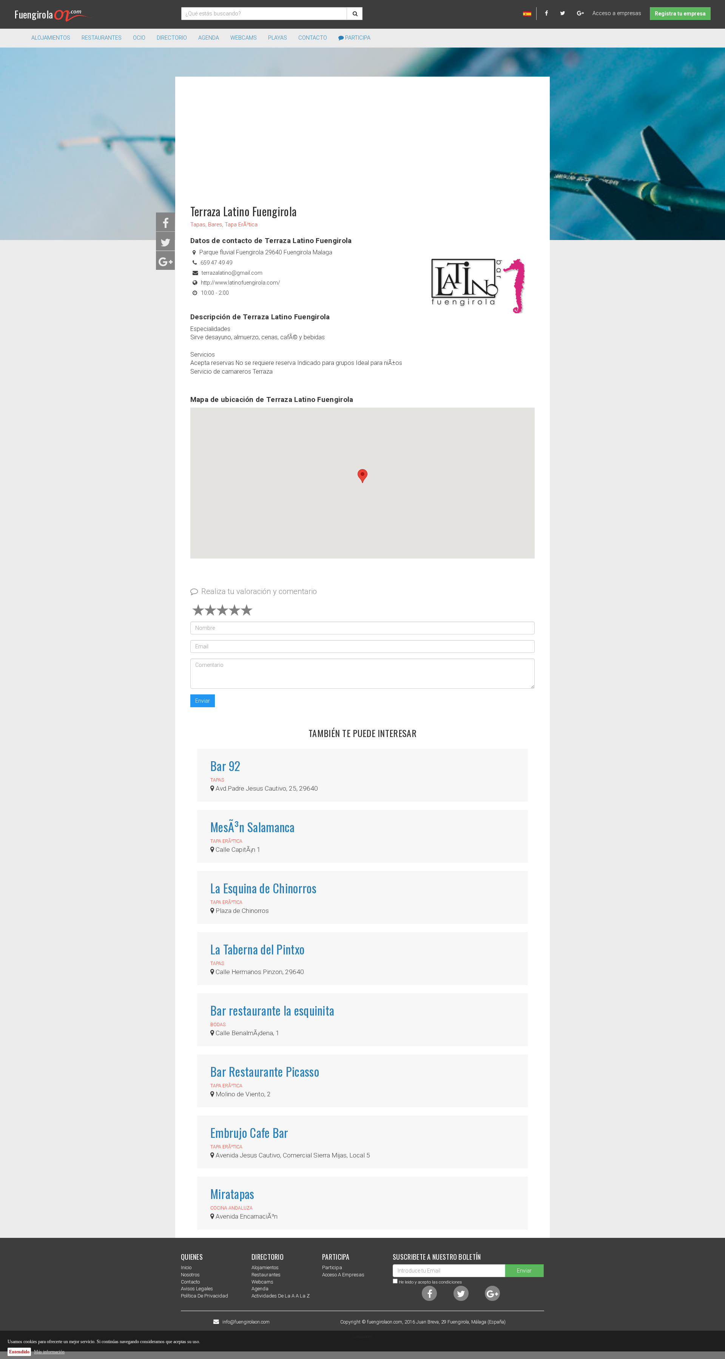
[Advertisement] (362, 137)
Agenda (208, 38)
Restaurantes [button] (102, 38)
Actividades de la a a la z (280, 1296)
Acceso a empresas (616, 13)
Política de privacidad (204, 1296)
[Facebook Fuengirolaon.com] (551, 13)
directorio (172, 38)
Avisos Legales (197, 1288)
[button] (362, 476)
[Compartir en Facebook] (165, 225)
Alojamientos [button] (50, 38)
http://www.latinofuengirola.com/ (240, 283)
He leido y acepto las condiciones (430, 1282)
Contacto (312, 38)
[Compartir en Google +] (166, 264)
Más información (49, 1351)
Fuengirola (33, 14)
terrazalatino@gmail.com (232, 273)
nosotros (190, 1274)
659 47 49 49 (216, 263)
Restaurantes (266, 1274)
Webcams (243, 38)
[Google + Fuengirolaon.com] (580, 13)
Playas (277, 38)
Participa (357, 38)
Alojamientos (265, 1267)
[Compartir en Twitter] (165, 245)
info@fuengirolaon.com (246, 1322)
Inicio (186, 1267)
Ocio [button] (139, 38)
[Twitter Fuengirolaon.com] (567, 13)
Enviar (202, 701)
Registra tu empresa (680, 14)
